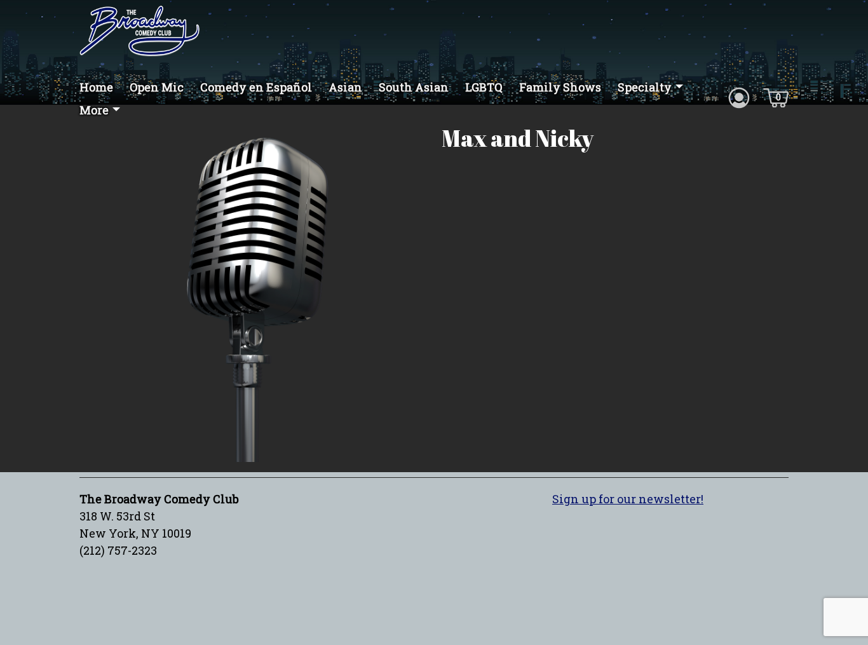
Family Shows (560, 87)
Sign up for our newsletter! (627, 498)
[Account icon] (739, 96)
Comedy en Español (256, 87)
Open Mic (157, 87)
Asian (345, 87)
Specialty (645, 87)
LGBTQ (484, 87)
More (94, 110)
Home (96, 87)
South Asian (414, 87)
